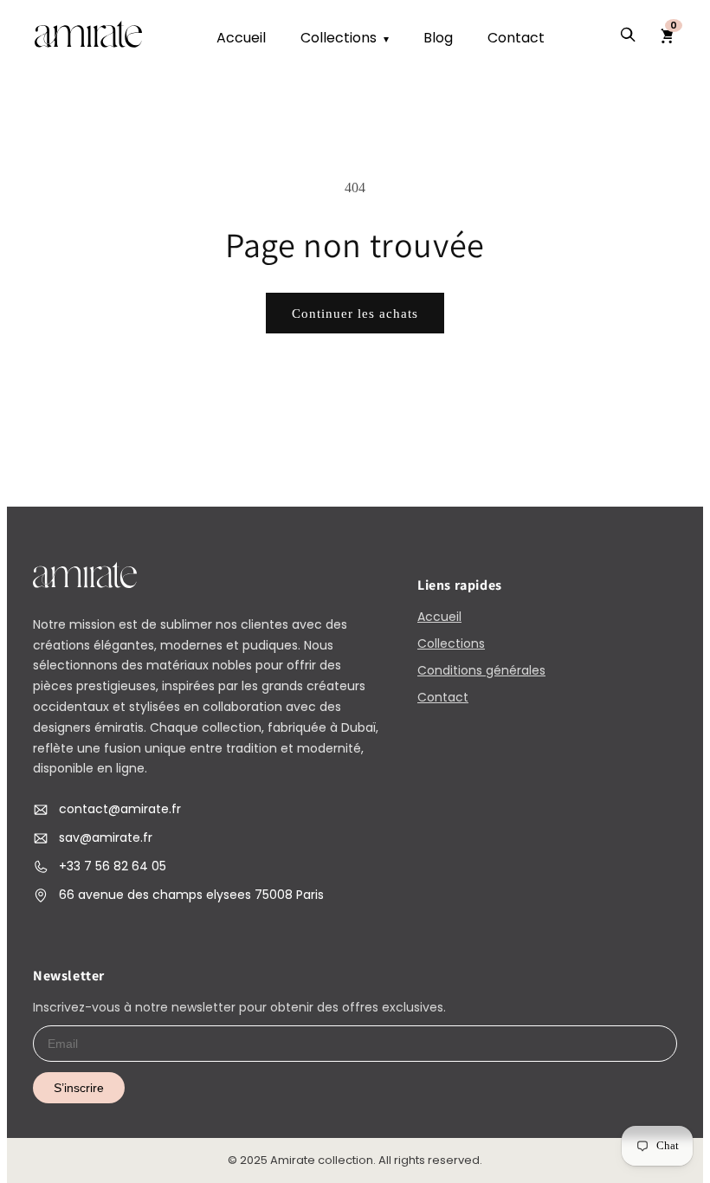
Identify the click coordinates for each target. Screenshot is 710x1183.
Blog (438, 38)
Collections (344, 38)
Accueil (241, 38)
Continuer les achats (355, 313)
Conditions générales (481, 670)
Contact (516, 38)
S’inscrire (79, 1088)
